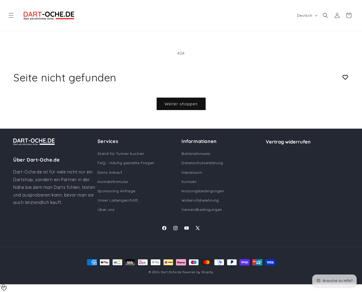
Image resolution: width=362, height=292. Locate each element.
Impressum (192, 172)
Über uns (106, 209)
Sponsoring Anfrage (116, 191)
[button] (11, 15)
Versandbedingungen (202, 209)
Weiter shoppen (181, 103)
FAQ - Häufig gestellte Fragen (126, 163)
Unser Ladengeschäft (118, 200)
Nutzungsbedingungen (203, 191)
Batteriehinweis (196, 153)
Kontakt (189, 181)
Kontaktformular (113, 181)
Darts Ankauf (110, 172)
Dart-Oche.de (171, 272)
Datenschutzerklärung (202, 163)
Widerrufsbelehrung (200, 200)
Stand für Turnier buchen (121, 153)
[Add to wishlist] (345, 77)
